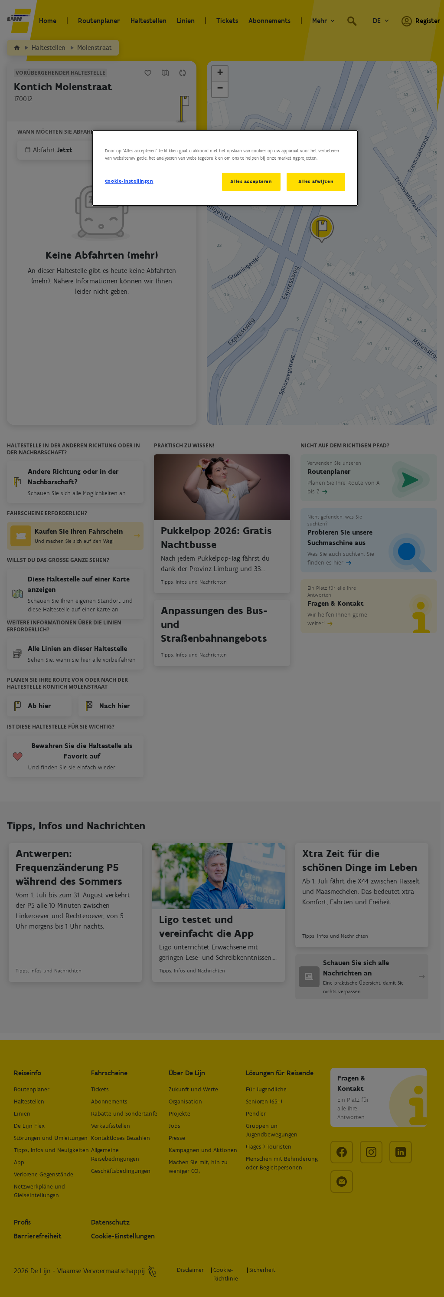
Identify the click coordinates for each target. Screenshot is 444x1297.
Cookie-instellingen (129, 181)
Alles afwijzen (315, 181)
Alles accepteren (251, 181)
